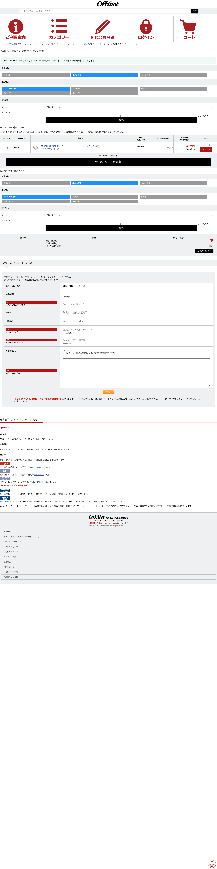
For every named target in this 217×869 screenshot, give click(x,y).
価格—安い (8, 93)
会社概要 (7, 532)
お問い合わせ (37, 467)
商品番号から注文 (11, 577)
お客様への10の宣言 (12, 552)
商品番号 (76, 88)
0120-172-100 (102, 521)
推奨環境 (7, 562)
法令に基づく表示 (11, 547)
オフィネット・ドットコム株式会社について (21, 537)
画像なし (7, 75)
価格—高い (76, 93)
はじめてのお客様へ (11, 572)
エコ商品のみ (203, 116)
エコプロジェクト (11, 557)
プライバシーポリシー (12, 542)
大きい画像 (145, 75)
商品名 (144, 88)
